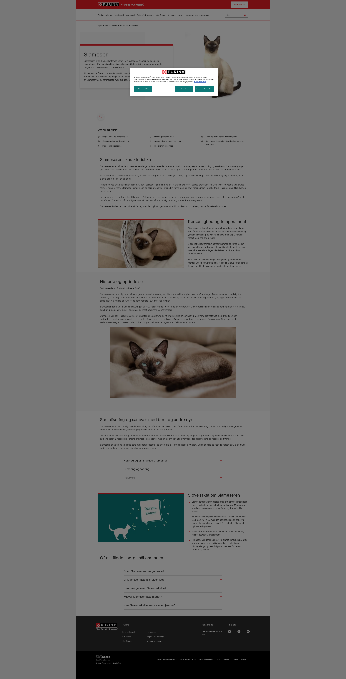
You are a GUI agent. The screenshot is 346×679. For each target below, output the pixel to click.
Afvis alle (183, 89)
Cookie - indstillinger (143, 89)
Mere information (200, 82)
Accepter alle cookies (204, 89)
